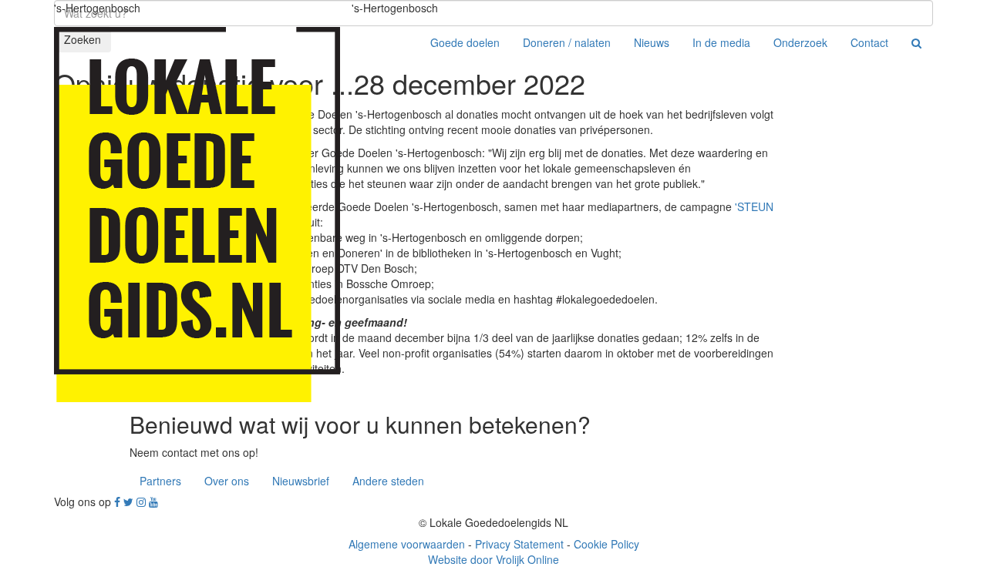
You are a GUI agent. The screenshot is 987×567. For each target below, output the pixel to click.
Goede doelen (465, 42)
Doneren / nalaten (567, 42)
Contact (869, 42)
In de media (721, 42)
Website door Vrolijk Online (493, 559)
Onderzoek (800, 42)
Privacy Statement (519, 544)
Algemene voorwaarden (407, 544)
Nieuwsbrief (300, 480)
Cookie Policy (606, 544)
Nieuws (651, 42)
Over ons (226, 480)
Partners (160, 480)
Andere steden (388, 480)
